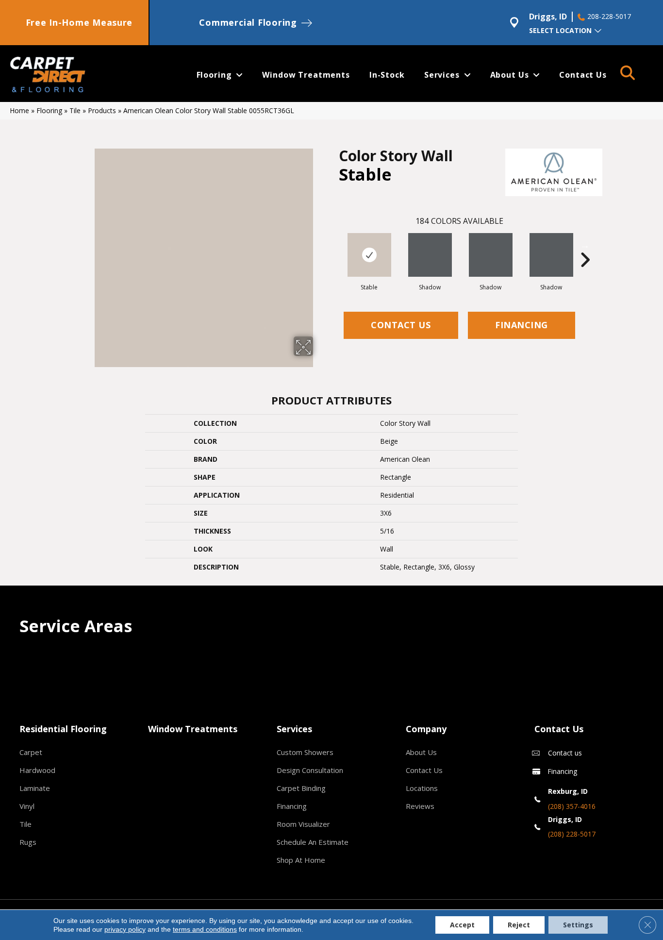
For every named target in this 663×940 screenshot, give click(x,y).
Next (585, 245)
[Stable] (369, 255)
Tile (75, 110)
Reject (519, 924)
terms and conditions (205, 929)
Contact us (565, 752)
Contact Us (401, 325)
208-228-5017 (609, 16)
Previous (334, 245)
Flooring (49, 110)
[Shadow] (430, 255)
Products (102, 110)
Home (19, 110)
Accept (462, 924)
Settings (578, 924)
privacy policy (125, 929)
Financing (521, 325)
